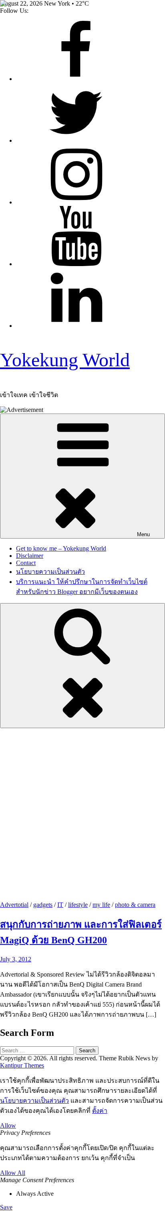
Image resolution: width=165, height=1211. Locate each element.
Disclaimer (29, 555)
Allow (8, 1125)
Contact (26, 562)
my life (101, 904)
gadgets (42, 904)
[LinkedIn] (76, 325)
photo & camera (135, 904)
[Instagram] (76, 202)
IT (60, 904)
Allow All (12, 1172)
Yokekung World (65, 359)
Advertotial (14, 904)
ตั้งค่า (99, 1110)
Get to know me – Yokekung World (61, 548)
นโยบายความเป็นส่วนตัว (50, 571)
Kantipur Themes (22, 1065)
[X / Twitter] (76, 140)
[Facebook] (76, 78)
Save (6, 1207)
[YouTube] (76, 263)
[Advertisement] (82, 814)
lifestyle (78, 904)
